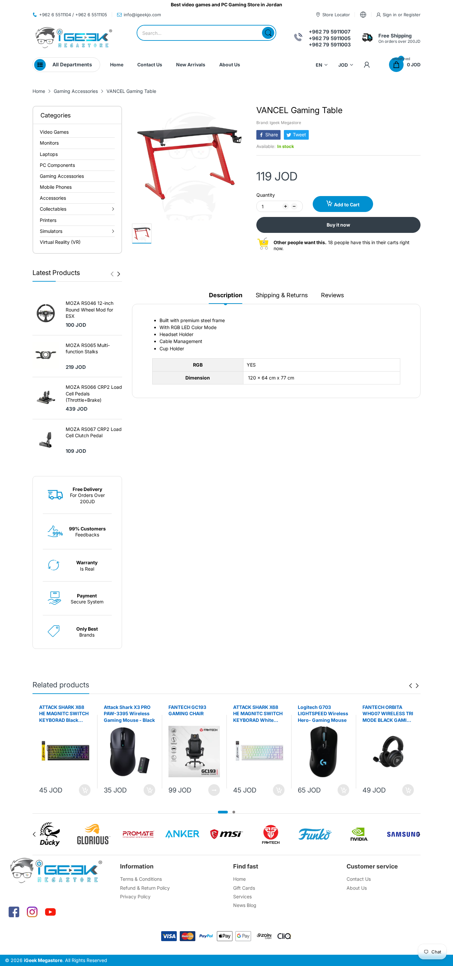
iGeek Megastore (43, 960)
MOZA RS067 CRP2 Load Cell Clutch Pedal (94, 432)
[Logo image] (49, 834)
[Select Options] (214, 790)
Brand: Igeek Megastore (278, 122)
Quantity (265, 195)
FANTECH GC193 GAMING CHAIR (187, 710)
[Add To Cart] (85, 790)
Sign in (390, 14)
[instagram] (32, 912)
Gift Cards (244, 888)
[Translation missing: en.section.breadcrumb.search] (268, 33)
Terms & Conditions (141, 879)
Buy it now (338, 225)
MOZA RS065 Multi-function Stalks (88, 348)
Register (412, 14)
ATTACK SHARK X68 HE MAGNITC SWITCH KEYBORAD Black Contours (64, 714)
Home (239, 879)
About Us (357, 888)
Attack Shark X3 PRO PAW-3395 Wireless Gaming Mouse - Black (129, 713)
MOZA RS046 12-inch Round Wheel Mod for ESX (89, 309)
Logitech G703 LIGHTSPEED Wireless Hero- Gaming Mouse (323, 713)
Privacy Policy (135, 896)
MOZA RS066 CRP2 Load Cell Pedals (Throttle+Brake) (94, 393)
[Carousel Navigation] (115, 274)
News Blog (244, 905)
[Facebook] (14, 912)
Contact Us (359, 879)
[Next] (112, 274)
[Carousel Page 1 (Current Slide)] (223, 812)
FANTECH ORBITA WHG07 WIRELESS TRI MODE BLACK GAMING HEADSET (388, 714)
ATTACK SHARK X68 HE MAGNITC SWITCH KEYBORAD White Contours (258, 714)
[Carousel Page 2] (233, 812)
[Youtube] (50, 912)
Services (242, 896)
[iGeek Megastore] (73, 38)
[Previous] (118, 274)
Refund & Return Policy (145, 888)
